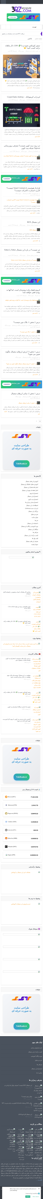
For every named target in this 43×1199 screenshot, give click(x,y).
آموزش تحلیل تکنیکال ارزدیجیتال (29, 484)
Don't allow (36, 1196)
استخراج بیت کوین (33, 499)
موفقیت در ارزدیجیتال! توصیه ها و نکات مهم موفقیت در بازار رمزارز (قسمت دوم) (18, 676)
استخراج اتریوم (34, 493)
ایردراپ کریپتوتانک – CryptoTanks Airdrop (23, 97)
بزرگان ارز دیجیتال (33, 511)
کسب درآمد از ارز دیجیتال (32, 51)
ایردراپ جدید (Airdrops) (32, 100)
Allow (28, 1196)
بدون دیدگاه (21, 51)
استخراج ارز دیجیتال (32, 496)
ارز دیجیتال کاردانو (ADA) (25, 1114)
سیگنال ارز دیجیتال (33, 529)
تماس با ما (39, 1073)
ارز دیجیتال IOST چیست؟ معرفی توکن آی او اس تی (18, 1085)
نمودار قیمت (34, 544)
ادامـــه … (39, 1180)
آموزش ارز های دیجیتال (32, 481)
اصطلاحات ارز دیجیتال (32, 505)
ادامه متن (29, 87)
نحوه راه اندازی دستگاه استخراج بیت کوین (19, 707)
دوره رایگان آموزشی (36, 1056)
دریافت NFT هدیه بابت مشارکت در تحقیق (13, 33)
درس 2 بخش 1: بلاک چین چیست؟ (27, 322)
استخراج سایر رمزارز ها (31, 502)
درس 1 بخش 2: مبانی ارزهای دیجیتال (25, 393)
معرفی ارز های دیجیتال (32, 225)
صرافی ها (35, 532)
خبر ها (36, 295)
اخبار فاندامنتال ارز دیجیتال (31, 487)
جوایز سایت (35, 517)
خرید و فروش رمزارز (36, 1048)
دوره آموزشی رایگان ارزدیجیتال (30, 193)
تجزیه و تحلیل (34, 514)
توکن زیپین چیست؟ (27, 1096)
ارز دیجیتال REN (33, 222)
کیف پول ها (35, 538)
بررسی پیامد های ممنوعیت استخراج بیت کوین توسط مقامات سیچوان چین (18, 659)
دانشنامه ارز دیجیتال (33, 151)
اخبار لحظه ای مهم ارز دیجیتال (30, 490)
